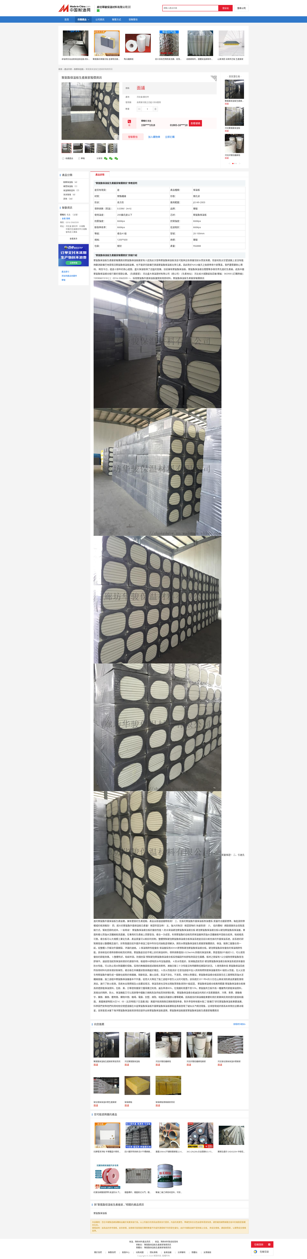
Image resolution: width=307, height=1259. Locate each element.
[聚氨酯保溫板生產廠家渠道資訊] (234, 89)
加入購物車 (154, 136)
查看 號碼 (66, 218)
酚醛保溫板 (79, 69)
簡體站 (194, 1252)
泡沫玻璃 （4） (69, 194)
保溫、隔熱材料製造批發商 (166, 1241)
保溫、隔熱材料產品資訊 (139, 1241)
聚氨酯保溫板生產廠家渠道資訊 (238, 101)
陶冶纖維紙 (129, 59)
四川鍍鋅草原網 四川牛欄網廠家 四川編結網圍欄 (145, 1151)
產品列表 (68, 69)
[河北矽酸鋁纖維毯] (234, 143)
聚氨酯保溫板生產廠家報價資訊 (157, 1244)
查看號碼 (195, 123)
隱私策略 (153, 1252)
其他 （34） (68, 198)
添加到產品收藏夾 (69, 276)
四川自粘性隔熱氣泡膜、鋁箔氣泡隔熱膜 (172, 59)
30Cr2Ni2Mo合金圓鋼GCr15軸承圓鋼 (203, 1151)
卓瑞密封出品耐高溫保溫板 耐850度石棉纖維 (81, 59)
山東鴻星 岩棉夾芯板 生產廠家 (230, 59)
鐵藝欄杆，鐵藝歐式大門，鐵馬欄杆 (140, 1192)
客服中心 (126, 1252)
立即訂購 (170, 136)
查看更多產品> (239, 1024)
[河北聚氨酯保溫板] (234, 116)
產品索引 (65, 271)
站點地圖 (140, 1252)
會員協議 (167, 1252)
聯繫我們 (112, 1252)
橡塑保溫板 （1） (70, 186)
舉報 (83, 158)
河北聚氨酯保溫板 (232, 128)
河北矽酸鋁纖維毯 (232, 155)
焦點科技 (157, 1255)
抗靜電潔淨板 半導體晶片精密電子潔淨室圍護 (113, 1151)
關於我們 (98, 1252)
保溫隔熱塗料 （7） (71, 190)
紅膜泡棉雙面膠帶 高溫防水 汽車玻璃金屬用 (112, 1192)
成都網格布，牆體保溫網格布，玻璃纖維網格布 (206, 59)
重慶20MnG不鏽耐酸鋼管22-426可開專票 (173, 1151)
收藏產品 (69, 158)
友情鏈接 (207, 1252)
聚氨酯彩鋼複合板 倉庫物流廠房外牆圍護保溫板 (113, 59)
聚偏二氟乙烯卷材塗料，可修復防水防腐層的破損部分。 (180, 1192)
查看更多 (73, 238)
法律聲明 (181, 1252)
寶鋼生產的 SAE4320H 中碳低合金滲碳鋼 (235, 1151)
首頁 (60, 69)
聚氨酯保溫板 (100, 1213)
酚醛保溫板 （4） (70, 182)
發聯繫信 (133, 136)
